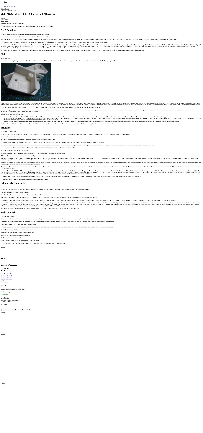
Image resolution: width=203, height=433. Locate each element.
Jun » (5, 282)
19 (6, 277)
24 (3, 279)
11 (4, 275)
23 (1, 279)
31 (3, 280)
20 (7, 277)
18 (4, 277)
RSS (5, 3)
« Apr (2, 282)
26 (6, 279)
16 (1, 277)
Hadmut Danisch (5, 9)
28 (9, 279)
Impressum (6, 4)
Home (5, 2)
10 (3, 275)
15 (11, 275)
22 (11, 277)
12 (6, 275)
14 (9, 275)
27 (7, 279)
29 (11, 279)
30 (1, 280)
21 (9, 277)
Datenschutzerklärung (9, 6)
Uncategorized (4, 21)
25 (4, 279)
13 (7, 275)
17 (3, 277)
